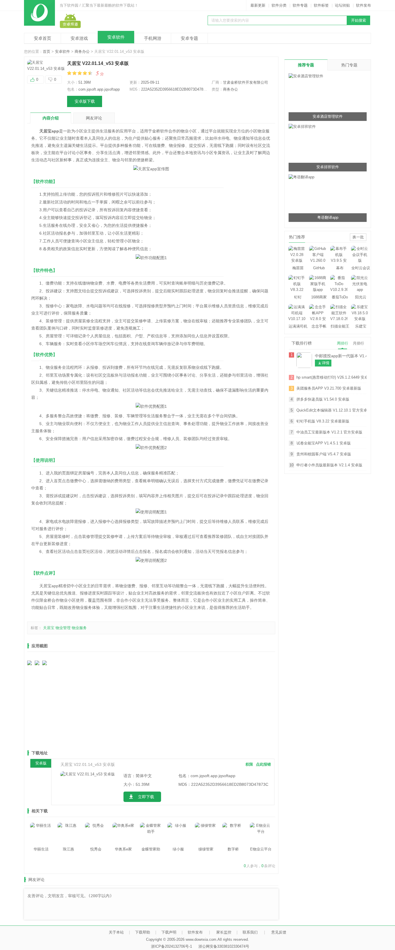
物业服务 (79, 628)
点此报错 (263, 764)
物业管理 (63, 628)
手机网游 (152, 38)
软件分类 (279, 5)
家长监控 (223, 932)
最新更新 (257, 5)
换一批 (358, 237)
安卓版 (41, 763)
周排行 (342, 343)
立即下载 (146, 796)
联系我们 (250, 932)
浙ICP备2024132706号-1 (171, 946)
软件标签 (321, 5)
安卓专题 (189, 38)
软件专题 (300, 5)
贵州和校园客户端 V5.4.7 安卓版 (323, 454)
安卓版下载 (85, 101)
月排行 (358, 343)
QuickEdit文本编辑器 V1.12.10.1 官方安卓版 (331, 410)
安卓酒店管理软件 (328, 116)
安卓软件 (116, 37)
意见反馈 (278, 932)
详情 (325, 363)
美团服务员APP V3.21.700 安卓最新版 (328, 388)
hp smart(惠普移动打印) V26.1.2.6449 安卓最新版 (331, 377)
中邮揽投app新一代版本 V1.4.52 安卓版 (340, 356)
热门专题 (349, 65)
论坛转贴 (342, 5)
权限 (249, 764)
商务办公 (82, 51)
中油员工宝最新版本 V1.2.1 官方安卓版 (329, 432)
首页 (46, 51)
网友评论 (94, 118)
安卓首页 (42, 38)
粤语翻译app (327, 217)
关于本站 (116, 932)
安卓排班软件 (327, 167)
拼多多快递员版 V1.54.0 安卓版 (322, 399)
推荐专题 (306, 65)
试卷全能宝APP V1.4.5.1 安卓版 (323, 443)
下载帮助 (142, 932)
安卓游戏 (79, 38)
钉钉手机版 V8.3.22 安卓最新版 (322, 421)
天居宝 (48, 628)
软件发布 (363, 5)
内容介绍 (51, 118)
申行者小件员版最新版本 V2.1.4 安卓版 (329, 465)
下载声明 (168, 932)
